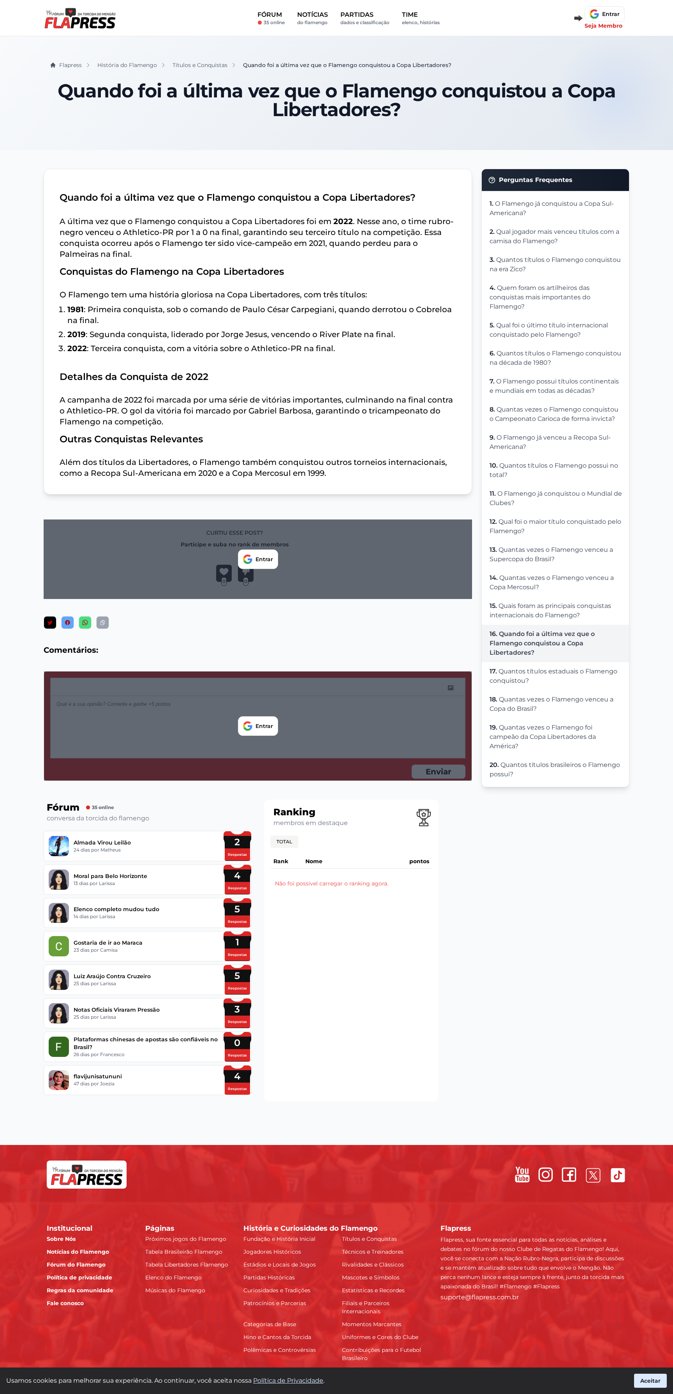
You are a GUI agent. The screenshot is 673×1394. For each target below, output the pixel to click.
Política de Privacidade (288, 1380)
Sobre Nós (61, 1238)
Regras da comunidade (80, 1290)
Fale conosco (65, 1303)
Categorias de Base (269, 1324)
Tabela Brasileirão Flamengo (183, 1251)
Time (421, 18)
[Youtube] (522, 1174)
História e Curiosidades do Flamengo (310, 1228)
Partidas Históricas (269, 1277)
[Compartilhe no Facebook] (67, 622)
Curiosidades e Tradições (276, 1290)
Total (284, 842)
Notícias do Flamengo (78, 1251)
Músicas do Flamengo (175, 1290)
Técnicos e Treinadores (372, 1251)
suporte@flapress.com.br (479, 1297)
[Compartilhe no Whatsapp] (85, 622)
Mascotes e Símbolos (371, 1277)
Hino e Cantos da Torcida (277, 1337)
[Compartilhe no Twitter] (50, 622)
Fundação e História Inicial (279, 1238)
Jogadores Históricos (272, 1251)
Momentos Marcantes (372, 1324)
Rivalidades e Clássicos (373, 1264)
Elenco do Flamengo (173, 1277)
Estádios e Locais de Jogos (279, 1264)
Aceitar (650, 1380)
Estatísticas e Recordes (373, 1290)
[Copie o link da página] (102, 622)
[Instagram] (545, 1174)
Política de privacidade (79, 1277)
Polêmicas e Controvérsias (279, 1349)
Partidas (364, 18)
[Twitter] (593, 1175)
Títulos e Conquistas (369, 1238)
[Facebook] (569, 1174)
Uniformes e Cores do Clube (380, 1337)
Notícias (312, 18)
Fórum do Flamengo (76, 1264)
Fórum (271, 18)
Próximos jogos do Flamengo (185, 1238)
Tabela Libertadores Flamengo (186, 1264)
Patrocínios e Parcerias (274, 1303)
